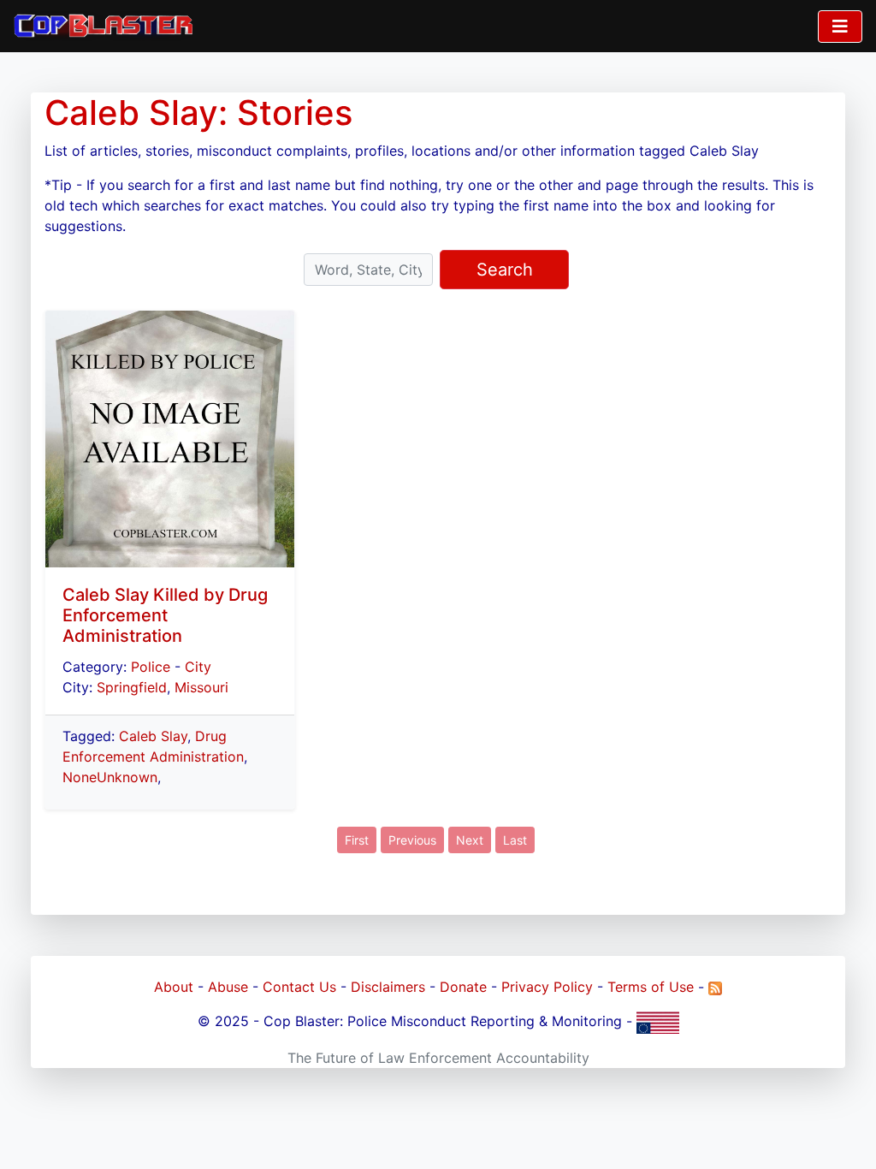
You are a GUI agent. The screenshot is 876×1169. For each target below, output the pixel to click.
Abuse (228, 986)
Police (150, 666)
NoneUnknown (109, 777)
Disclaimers (388, 986)
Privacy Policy (547, 986)
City (198, 666)
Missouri (201, 687)
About (173, 986)
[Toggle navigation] (840, 26)
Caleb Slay (153, 736)
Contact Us (299, 986)
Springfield (132, 687)
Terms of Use (650, 986)
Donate (463, 986)
